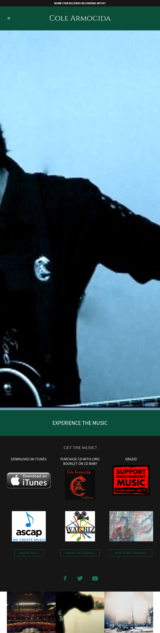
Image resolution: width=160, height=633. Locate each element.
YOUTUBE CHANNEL (131, 553)
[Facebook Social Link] (65, 579)
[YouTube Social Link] (95, 579)
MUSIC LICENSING (80, 553)
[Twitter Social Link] (80, 579)
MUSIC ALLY (29, 553)
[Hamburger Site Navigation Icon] (14, 18)
